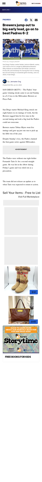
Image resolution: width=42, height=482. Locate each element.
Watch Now (35, 3)
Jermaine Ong (15, 81)
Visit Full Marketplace (28, 196)
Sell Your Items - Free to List (21, 192)
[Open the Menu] (4, 3)
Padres (7, 19)
